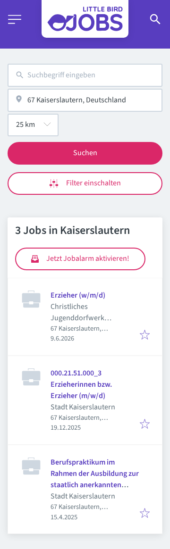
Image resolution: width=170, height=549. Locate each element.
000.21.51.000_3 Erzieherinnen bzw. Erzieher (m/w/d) (81, 384)
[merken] (145, 335)
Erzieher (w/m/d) (78, 295)
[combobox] (85, 75)
